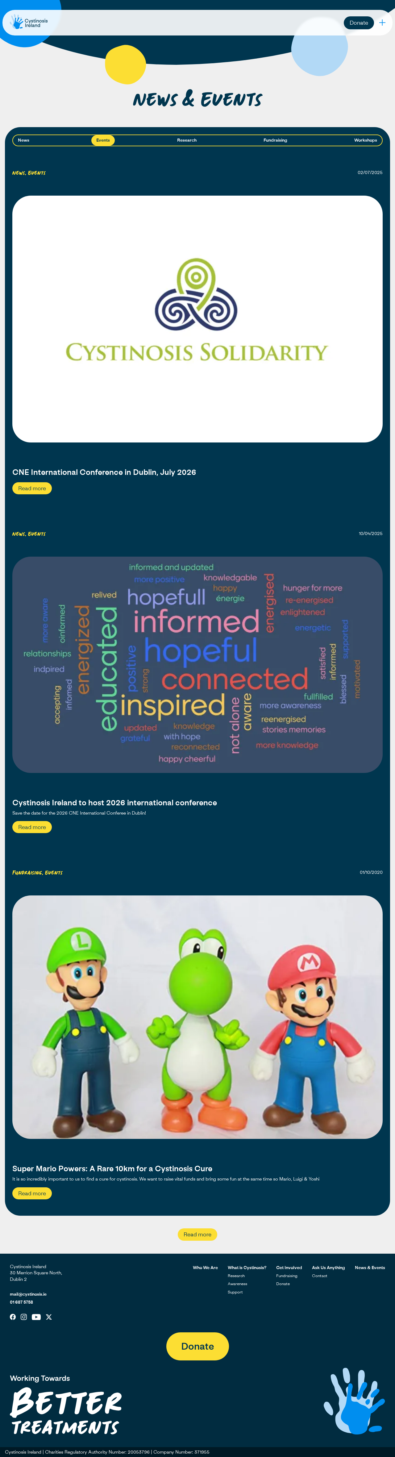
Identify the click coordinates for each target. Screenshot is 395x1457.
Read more (32, 488)
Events (103, 140)
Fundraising (275, 140)
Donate (359, 22)
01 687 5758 (21, 1302)
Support (235, 1291)
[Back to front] (28, 29)
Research (187, 140)
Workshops (365, 140)
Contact (319, 1275)
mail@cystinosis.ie (28, 1294)
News (23, 140)
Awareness (237, 1283)
